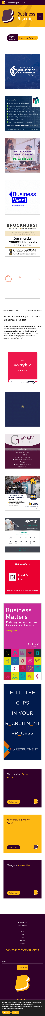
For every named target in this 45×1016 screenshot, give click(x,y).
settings (20, 1008)
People (22, 934)
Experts (22, 943)
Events (22, 940)
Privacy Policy (22, 922)
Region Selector (12, 37)
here (30, 1004)
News (22, 931)
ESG (22, 937)
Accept (6, 1012)
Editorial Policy (22, 925)
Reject (15, 1012)
